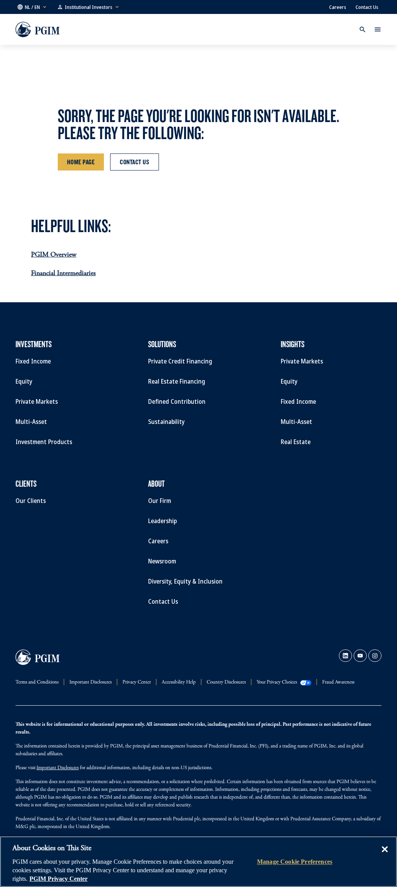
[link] (345, 655)
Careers (337, 6)
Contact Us (367, 6)
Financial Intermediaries (63, 273)
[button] (32, 7)
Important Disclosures (57, 768)
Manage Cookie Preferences (294, 861)
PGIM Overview (53, 254)
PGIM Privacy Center (58, 878)
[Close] (384, 854)
